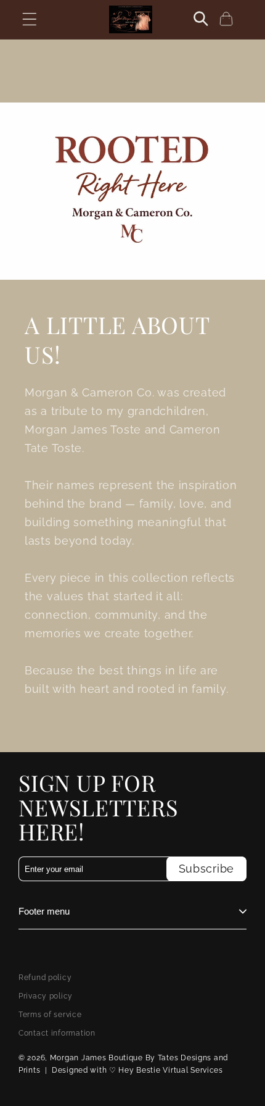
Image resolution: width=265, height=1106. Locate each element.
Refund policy (44, 977)
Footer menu (44, 911)
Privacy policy (45, 996)
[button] (30, 19)
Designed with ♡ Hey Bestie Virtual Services (137, 1070)
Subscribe (206, 868)
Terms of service (50, 1014)
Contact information (57, 1033)
